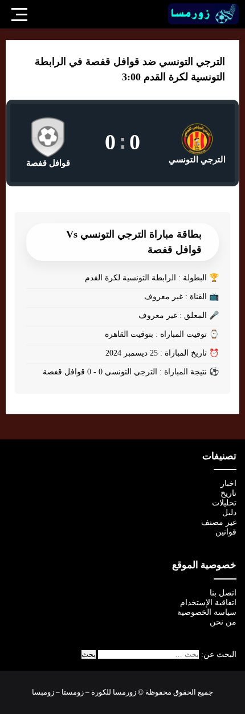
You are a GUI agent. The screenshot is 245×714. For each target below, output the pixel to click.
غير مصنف (218, 522)
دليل (229, 512)
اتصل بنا (223, 593)
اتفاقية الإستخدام (208, 602)
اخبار (228, 483)
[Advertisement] (122, 157)
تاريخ (228, 493)
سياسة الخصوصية (206, 612)
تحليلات (224, 503)
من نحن (223, 622)
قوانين (225, 532)
